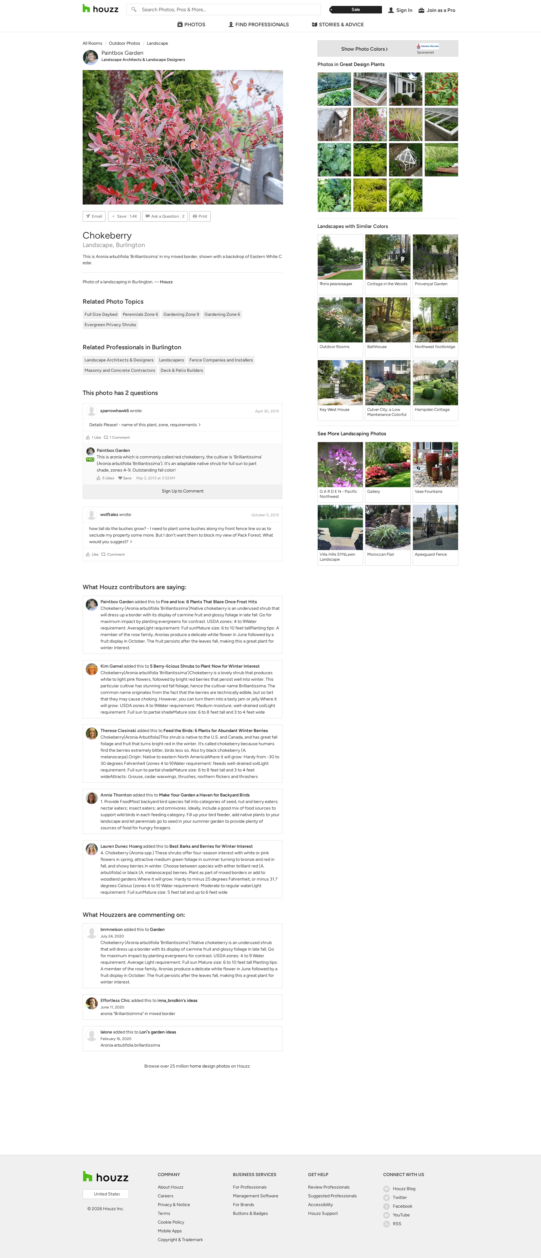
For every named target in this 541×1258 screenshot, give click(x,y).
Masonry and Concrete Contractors (120, 370)
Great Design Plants (362, 64)
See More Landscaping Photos (351, 434)
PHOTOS (194, 25)
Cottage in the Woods (387, 283)
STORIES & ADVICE (341, 25)
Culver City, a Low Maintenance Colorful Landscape (386, 412)
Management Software (255, 1196)
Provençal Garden (431, 283)
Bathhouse (377, 346)
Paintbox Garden (122, 52)
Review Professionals (329, 1187)
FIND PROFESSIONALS (262, 25)
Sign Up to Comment (183, 491)
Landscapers (171, 360)
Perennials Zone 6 (140, 314)
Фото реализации (336, 283)
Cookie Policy (171, 1222)
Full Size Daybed (101, 314)
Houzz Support (323, 1213)
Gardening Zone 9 (181, 314)
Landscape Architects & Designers (119, 360)
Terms (164, 1213)
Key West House (334, 409)
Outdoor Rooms (334, 346)
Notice (183, 1204)
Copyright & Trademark (180, 1239)
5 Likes (108, 478)
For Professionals (250, 1187)
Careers (165, 1196)
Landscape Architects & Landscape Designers (143, 59)
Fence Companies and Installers (221, 360)
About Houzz (170, 1187)
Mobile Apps (170, 1231)
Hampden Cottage (432, 409)
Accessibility (320, 1204)
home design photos (210, 1066)
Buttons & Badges (250, 1213)
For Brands (243, 1204)
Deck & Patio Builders (182, 370)
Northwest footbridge (435, 346)
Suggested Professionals (332, 1196)
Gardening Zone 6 (222, 314)
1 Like (96, 437)
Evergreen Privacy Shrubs (110, 324)
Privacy (165, 1204)
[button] (88, 437)
